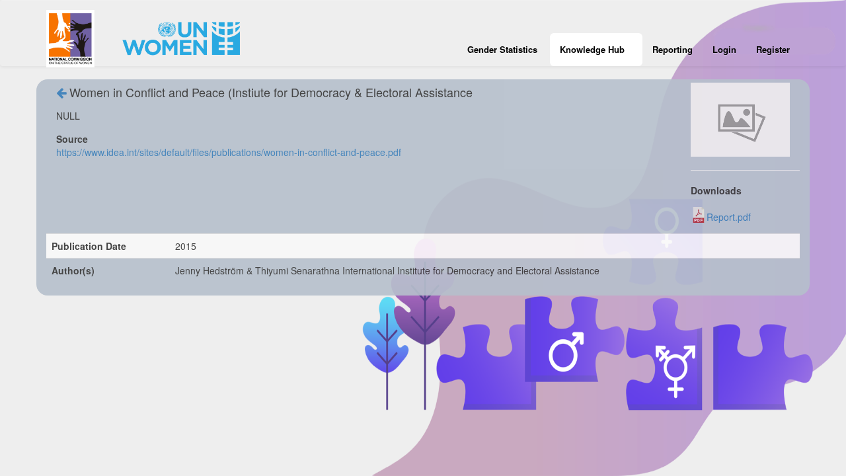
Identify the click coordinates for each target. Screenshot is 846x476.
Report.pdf (729, 216)
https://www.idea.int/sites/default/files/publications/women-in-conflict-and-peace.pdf (228, 152)
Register (773, 49)
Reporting (672, 49)
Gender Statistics (502, 49)
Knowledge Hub (592, 49)
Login (724, 49)
